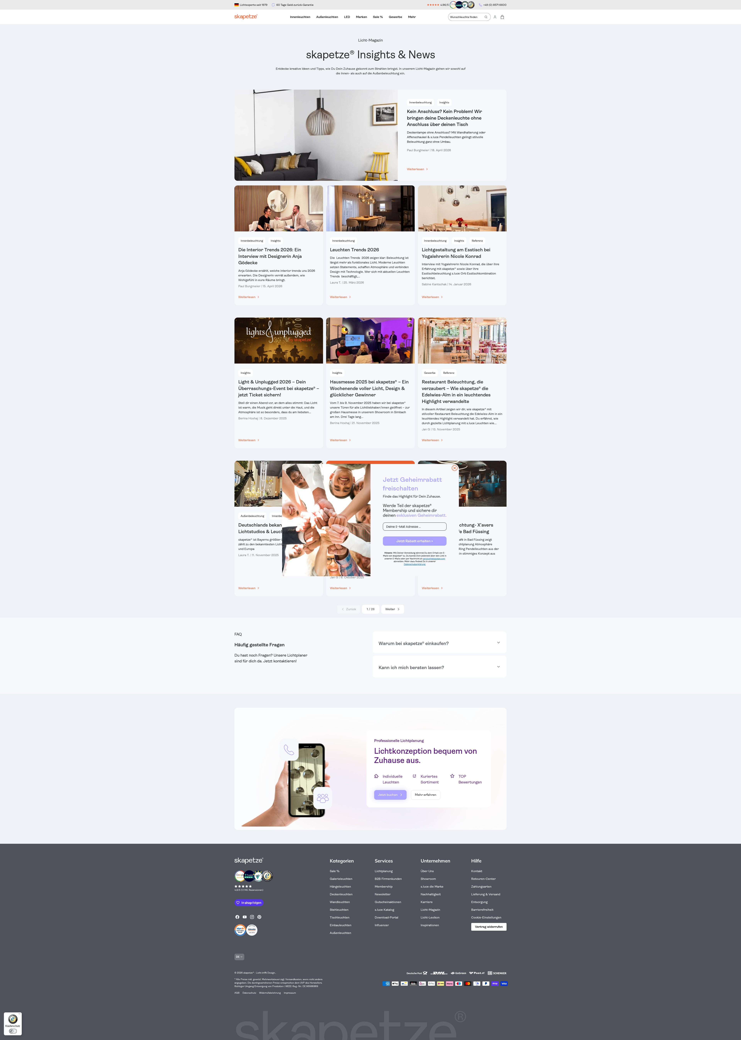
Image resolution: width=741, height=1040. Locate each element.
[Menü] (19, 1014)
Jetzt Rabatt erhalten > (414, 541)
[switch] (13, 1031)
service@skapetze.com (434, 558)
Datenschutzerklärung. (415, 564)
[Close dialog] (454, 468)
